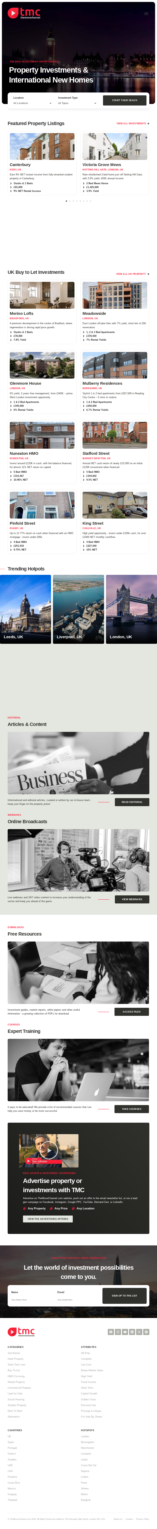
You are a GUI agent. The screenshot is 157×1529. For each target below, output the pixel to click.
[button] (146, 14)
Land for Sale (15, 1393)
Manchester (87, 1447)
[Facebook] (111, 1332)
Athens (85, 1488)
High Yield (86, 1376)
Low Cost (86, 1364)
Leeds (84, 1459)
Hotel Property (16, 1358)
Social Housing (16, 1399)
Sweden (12, 1459)
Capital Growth (89, 1393)
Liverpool (86, 1453)
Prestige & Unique (91, 1411)
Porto (84, 1482)
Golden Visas (88, 1399)
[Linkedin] (132, 1332)
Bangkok (86, 1500)
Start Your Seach (124, 100)
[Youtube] (125, 1332)
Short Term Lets (16, 1364)
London (85, 1436)
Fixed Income (88, 1382)
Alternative (14, 1416)
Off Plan (85, 1353)
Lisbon (84, 1476)
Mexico (12, 1488)
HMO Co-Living (16, 1376)
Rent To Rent (15, 1411)
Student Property (17, 1405)
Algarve (85, 1471)
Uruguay (12, 1494)
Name (14, 1292)
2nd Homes (14, 1353)
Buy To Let (14, 1370)
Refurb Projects (16, 1382)
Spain (11, 1442)
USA (10, 1471)
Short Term (87, 1387)
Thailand (12, 1500)
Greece (12, 1453)
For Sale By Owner (91, 1416)
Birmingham (87, 1442)
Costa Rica (14, 1482)
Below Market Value (92, 1370)
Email (60, 1292)
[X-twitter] (139, 1332)
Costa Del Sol (88, 1465)
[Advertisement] (78, 233)
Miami (84, 1494)
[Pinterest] (146, 1332)
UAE (10, 1465)
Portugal (12, 1447)
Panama (12, 1476)
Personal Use (88, 1405)
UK (9, 1436)
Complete (86, 1358)
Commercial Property (19, 1387)
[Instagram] (118, 1332)
